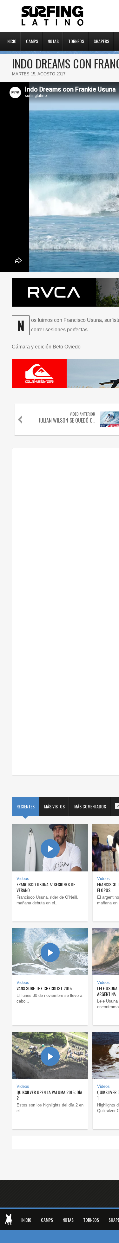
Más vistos (54, 806)
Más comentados (90, 806)
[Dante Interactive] (8, 1219)
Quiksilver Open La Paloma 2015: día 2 (49, 1095)
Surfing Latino (53, 16)
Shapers (101, 40)
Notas (53, 40)
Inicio (11, 40)
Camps (32, 40)
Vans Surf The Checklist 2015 (44, 988)
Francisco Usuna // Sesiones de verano (46, 887)
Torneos (76, 40)
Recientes (26, 806)
